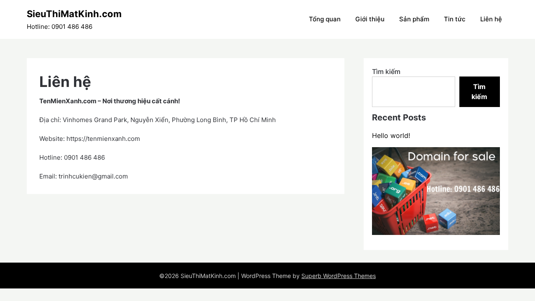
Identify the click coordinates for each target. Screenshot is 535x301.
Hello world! (391, 135)
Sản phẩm (414, 19)
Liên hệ (491, 19)
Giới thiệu (370, 19)
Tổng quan (325, 19)
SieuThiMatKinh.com (74, 13)
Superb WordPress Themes (338, 275)
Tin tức (455, 19)
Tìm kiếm (386, 71)
